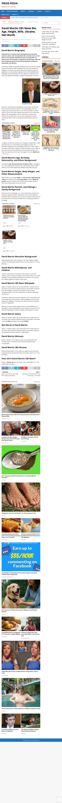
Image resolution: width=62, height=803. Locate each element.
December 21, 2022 (8, 39)
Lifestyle (47, 11)
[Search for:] (52, 17)
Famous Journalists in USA (27, 39)
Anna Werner (5, 154)
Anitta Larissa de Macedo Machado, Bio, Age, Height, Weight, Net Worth (49, 37)
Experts (39, 11)
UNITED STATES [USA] (12, 11)
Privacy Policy (5, 14)
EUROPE (23, 11)
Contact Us (15, 14)
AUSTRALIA (31, 11)
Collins (16, 39)
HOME (2, 11)
